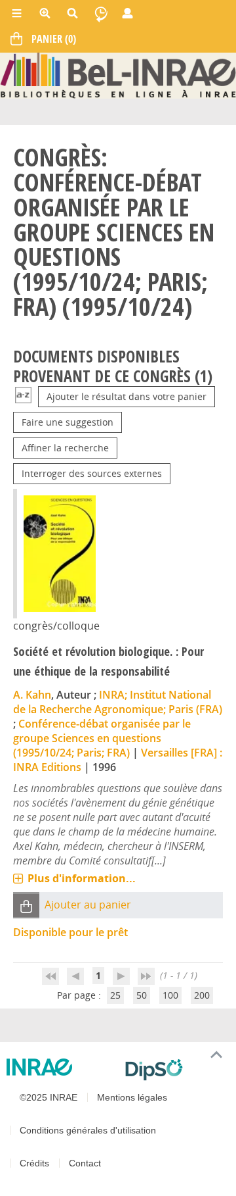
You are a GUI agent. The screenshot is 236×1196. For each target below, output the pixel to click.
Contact (85, 1163)
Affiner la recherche (65, 447)
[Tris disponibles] (23, 396)
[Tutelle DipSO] (175, 1070)
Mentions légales (132, 1097)
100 (170, 995)
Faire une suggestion (67, 422)
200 (202, 995)
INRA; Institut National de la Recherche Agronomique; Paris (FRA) (117, 701)
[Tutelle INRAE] (61, 1067)
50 (141, 995)
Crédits (34, 1163)
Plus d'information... (82, 878)
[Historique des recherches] (101, 13)
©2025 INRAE (48, 1097)
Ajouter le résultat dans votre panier (126, 396)
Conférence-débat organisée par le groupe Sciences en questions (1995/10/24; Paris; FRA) (102, 738)
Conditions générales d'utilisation (88, 1130)
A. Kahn (32, 694)
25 (115, 995)
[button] (26, 905)
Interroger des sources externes (92, 473)
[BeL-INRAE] (118, 74)
